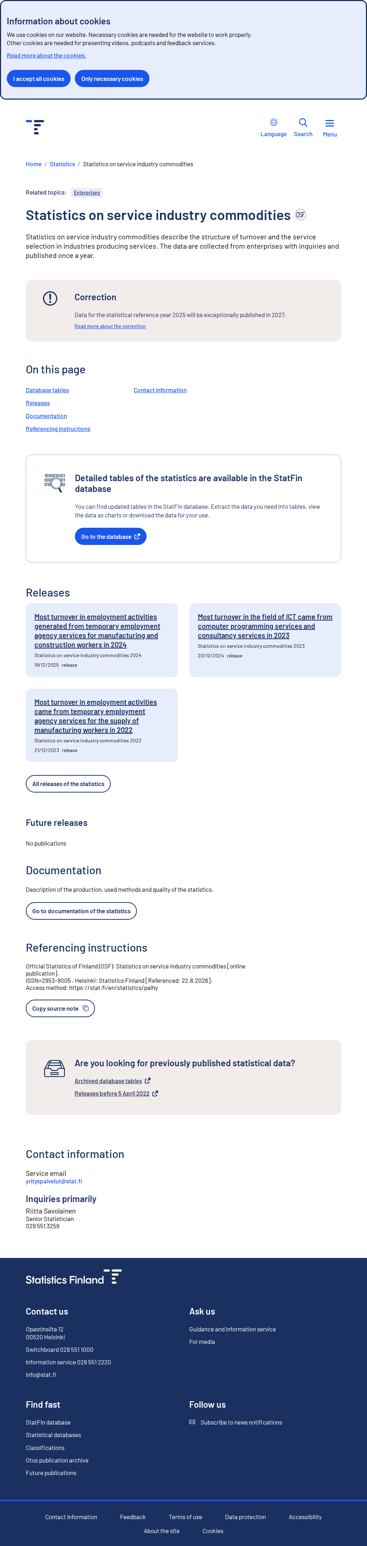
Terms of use (185, 1516)
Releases (38, 402)
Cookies (212, 1530)
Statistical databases (53, 1434)
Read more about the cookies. (46, 55)
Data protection (245, 1516)
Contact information (160, 389)
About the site (162, 1531)
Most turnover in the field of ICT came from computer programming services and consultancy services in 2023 (265, 626)
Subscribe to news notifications (235, 1422)
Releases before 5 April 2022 (112, 1093)
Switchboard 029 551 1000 (60, 1349)
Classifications (45, 1447)
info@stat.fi (41, 1374)
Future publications (51, 1472)
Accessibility (305, 1517)
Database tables (47, 389)
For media (202, 1341)
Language (274, 133)
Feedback (133, 1517)
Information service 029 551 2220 (68, 1361)
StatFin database (48, 1422)
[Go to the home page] (74, 1277)
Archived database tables (108, 1081)
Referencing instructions (58, 428)
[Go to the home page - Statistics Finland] (35, 128)
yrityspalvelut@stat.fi (54, 1180)
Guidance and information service (232, 1328)
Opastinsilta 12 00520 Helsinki (45, 1332)
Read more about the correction (110, 326)
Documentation (46, 415)
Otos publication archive (57, 1460)
